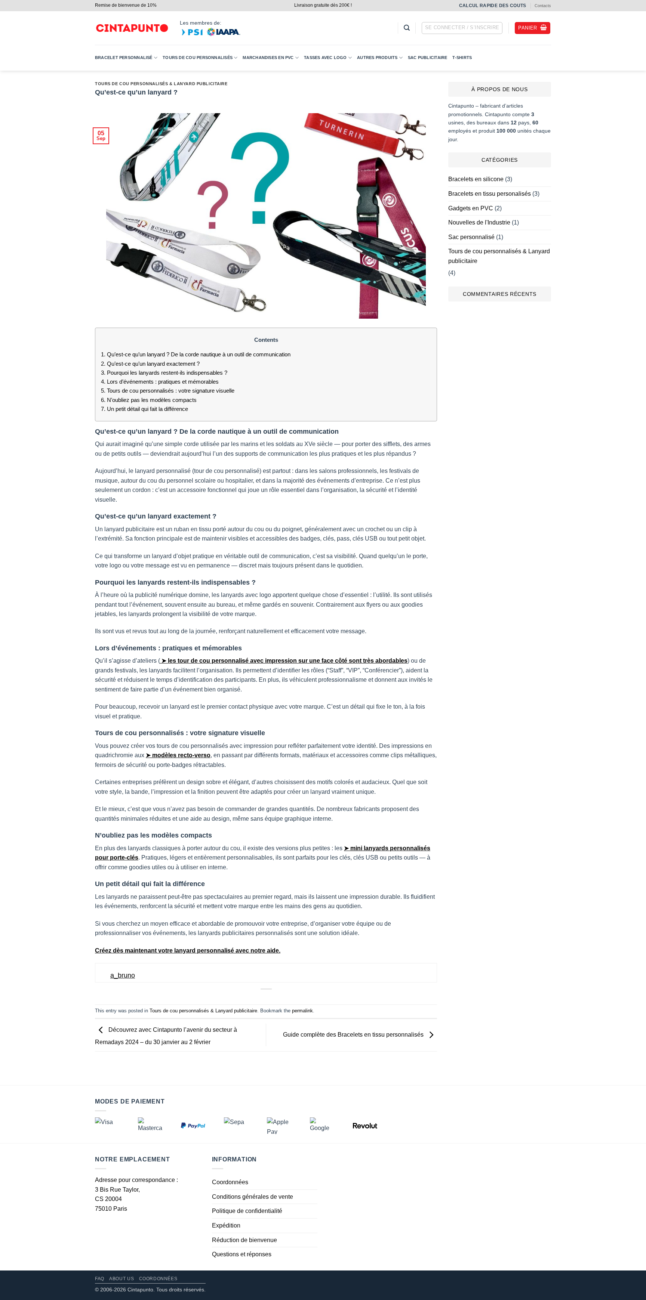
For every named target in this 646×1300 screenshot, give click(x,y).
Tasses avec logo (325, 57)
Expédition (226, 1225)
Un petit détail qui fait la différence (144, 409)
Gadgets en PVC (470, 208)
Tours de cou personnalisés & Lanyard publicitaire (161, 83)
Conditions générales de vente (252, 1197)
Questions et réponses (241, 1254)
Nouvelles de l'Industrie (479, 222)
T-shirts (462, 57)
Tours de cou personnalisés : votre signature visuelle (167, 390)
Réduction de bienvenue (244, 1240)
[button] (407, 28)
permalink (302, 1010)
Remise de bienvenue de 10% (126, 5)
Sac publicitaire (427, 57)
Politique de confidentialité (247, 1211)
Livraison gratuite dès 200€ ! (323, 5)
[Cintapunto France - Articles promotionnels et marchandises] (132, 28)
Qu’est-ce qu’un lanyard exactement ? (150, 363)
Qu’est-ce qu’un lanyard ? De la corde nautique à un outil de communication (195, 354)
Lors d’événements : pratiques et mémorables (160, 381)
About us (121, 1278)
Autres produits (377, 57)
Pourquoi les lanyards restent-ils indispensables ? (164, 372)
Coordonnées (230, 1182)
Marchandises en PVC (268, 57)
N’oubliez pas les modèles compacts (149, 400)
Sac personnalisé (471, 237)
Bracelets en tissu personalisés (489, 194)
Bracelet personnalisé (124, 57)
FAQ (99, 1278)
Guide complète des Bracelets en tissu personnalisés (354, 1034)
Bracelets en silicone (476, 179)
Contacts (543, 5)
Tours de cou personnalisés (198, 57)
